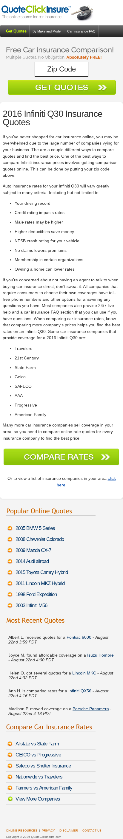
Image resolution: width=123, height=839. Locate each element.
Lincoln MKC (84, 670)
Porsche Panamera (91, 706)
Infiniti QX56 (79, 688)
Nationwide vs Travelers (39, 777)
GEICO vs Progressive (38, 755)
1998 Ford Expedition (36, 594)
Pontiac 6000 (79, 634)
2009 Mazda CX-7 (33, 550)
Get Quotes (16, 31)
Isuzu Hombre (100, 652)
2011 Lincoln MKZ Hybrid (40, 583)
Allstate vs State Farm (37, 744)
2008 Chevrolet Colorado (40, 539)
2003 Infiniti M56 (31, 605)
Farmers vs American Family (44, 788)
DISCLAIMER (68, 830)
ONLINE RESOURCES (21, 830)
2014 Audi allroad (32, 561)
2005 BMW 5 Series (35, 528)
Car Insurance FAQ (81, 31)
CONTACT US (92, 830)
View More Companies (38, 799)
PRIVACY (48, 830)
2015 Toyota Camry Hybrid (42, 572)
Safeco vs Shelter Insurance (43, 766)
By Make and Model (47, 31)
